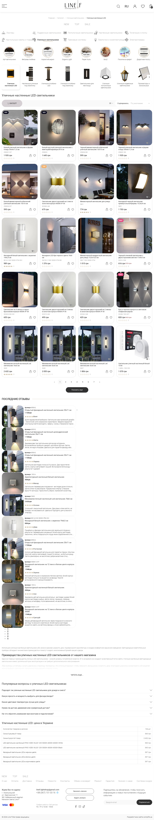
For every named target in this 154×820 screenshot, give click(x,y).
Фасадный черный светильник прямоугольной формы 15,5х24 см (132, 202)
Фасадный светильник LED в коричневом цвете (21, 761)
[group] (11, 77)
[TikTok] (83, 806)
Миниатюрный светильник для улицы (95, 201)
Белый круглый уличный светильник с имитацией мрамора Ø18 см (57, 148)
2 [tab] (7, 631)
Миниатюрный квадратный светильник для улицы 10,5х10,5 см (96, 256)
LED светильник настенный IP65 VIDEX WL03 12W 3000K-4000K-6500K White (33, 743)
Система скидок (144, 781)
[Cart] (30, 155)
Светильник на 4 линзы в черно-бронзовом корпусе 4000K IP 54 (16, 311)
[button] (4, 6)
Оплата (14, 781)
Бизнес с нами (125, 781)
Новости (52, 781)
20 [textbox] (110, 103)
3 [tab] (7, 634)
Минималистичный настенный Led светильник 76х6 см (17, 365)
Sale (87, 24)
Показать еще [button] (77, 390)
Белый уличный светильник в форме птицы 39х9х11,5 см (18, 148)
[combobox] (111, 103)
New (66, 24)
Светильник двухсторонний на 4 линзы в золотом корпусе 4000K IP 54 (57, 311)
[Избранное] (143, 6)
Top (77, 24)
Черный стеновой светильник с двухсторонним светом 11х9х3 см (131, 256)
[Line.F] (73, 4)
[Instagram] (79, 806)
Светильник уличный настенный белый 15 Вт (134, 365)
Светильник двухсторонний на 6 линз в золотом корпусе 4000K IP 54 (57, 202)
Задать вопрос (80, 798)
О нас (4, 781)
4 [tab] (7, 636)
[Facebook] (75, 806)
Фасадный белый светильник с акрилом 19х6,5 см (20, 256)
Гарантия (110, 781)
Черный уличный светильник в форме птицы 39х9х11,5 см (133, 148)
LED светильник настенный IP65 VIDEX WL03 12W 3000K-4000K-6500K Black (32, 748)
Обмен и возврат (82, 781)
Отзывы (40, 781)
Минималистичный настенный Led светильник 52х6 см (55, 365)
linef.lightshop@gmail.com (47, 790)
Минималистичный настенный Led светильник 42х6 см (93, 365)
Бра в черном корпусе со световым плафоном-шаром (132, 311)
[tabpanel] (39, 416)
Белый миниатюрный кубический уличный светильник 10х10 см (17, 202)
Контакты (65, 781)
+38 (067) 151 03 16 (45, 792)
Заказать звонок (80, 791)
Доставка (27, 781)
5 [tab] (7, 639)
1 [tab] (7, 629)
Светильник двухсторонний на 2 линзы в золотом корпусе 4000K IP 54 (95, 311)
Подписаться (144, 802)
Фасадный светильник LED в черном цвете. (20, 752)
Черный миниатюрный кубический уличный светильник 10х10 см (94, 148)
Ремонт (98, 781)
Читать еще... (77, 675)
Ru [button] (127, 6)
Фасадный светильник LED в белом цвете (19, 757)
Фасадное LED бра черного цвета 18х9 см (57, 256)
